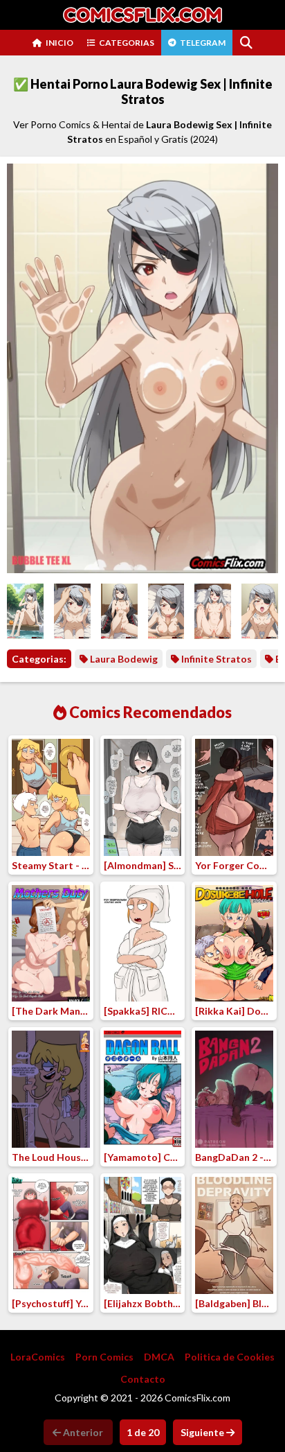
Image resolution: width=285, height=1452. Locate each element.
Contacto (142, 1379)
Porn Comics (104, 1357)
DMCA (159, 1357)
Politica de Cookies (230, 1357)
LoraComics (37, 1357)
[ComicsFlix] (142, 15)
